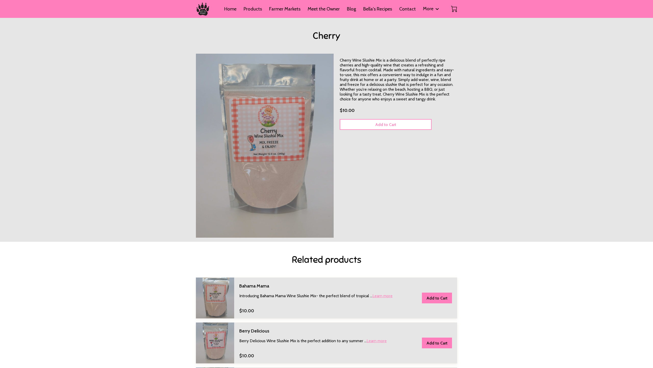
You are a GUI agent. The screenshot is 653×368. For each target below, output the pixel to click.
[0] (454, 9)
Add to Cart (385, 124)
